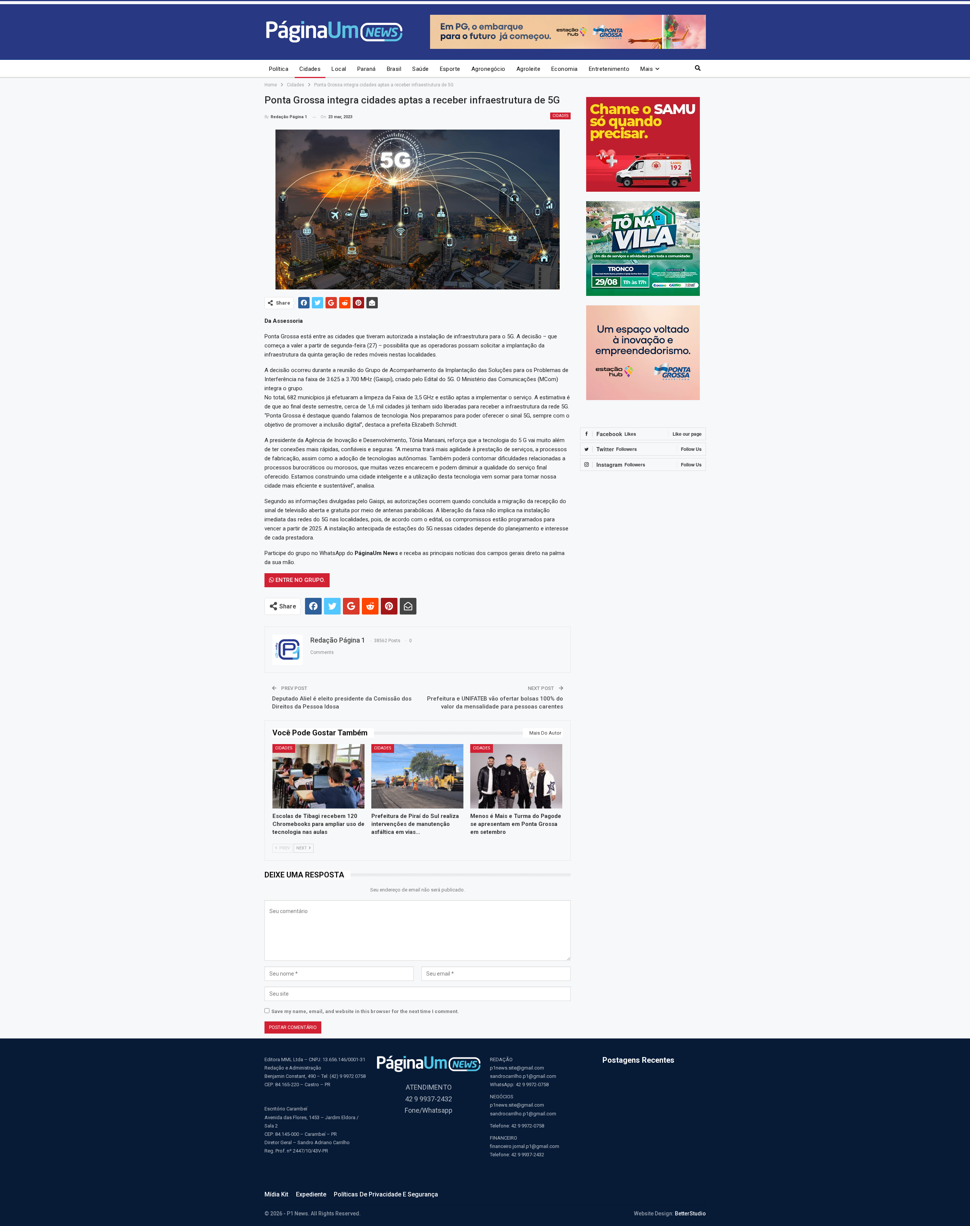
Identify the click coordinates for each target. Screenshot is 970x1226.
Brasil (394, 69)
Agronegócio (488, 69)
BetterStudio (690, 1213)
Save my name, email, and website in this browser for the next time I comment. (365, 1011)
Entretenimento (609, 69)
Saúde (420, 69)
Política (279, 69)
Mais (646, 69)
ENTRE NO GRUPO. (299, 580)
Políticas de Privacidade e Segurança (386, 1194)
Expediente (311, 1194)
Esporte (450, 69)
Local (339, 69)
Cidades (310, 69)
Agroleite (528, 69)
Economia (564, 69)
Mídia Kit (276, 1194)
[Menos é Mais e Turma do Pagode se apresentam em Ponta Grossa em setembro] (516, 776)
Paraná (366, 69)
